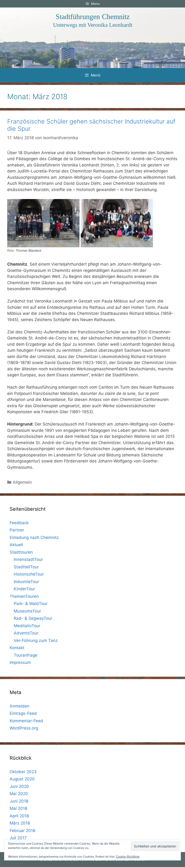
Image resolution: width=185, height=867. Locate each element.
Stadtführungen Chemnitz (93, 17)
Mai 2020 (19, 793)
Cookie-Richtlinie (127, 856)
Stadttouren (21, 552)
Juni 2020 (19, 786)
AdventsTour (26, 633)
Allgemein (22, 482)
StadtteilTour (26, 566)
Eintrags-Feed (23, 713)
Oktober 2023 (23, 771)
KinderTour (24, 588)
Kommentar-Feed (26, 720)
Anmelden (19, 706)
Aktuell (16, 544)
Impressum (20, 662)
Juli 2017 (18, 837)
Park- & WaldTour (30, 603)
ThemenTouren (24, 596)
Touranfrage (25, 655)
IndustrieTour (26, 581)
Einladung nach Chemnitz (34, 537)
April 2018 (19, 815)
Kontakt (17, 647)
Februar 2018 (22, 830)
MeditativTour (27, 625)
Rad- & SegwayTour (33, 618)
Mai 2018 (18, 808)
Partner (17, 530)
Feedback (19, 522)
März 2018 (20, 823)
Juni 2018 (19, 801)
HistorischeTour (29, 574)
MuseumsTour (27, 611)
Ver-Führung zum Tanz (36, 640)
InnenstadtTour (28, 559)
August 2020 (22, 779)
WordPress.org (24, 728)
